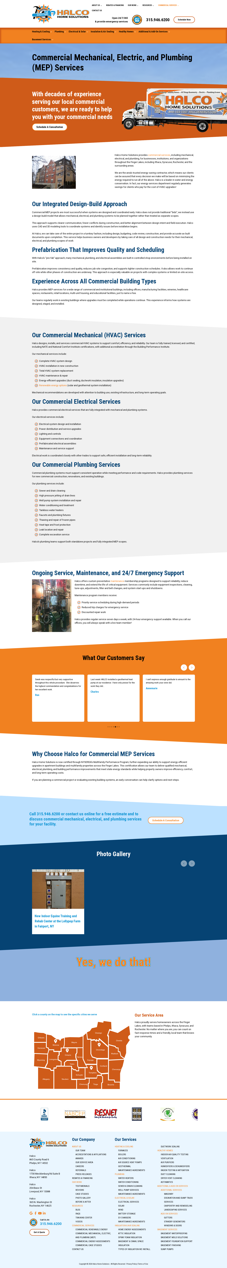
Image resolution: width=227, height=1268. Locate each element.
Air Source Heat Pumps (130, 1162)
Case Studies (82, 1194)
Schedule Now (184, 19)
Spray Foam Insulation (130, 1237)
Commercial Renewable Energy (92, 1229)
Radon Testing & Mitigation (175, 1170)
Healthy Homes (126, 31)
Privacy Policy (132, 1264)
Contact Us (97, 10)
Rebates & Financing (115, 5)
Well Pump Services (128, 1190)
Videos (79, 1221)
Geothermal (124, 1166)
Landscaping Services (175, 1209)
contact (72, 813)
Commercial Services (167, 5)
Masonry (168, 1194)
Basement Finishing (171, 1245)
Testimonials (82, 1186)
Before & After (83, 1201)
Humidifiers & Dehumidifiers (175, 1166)
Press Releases (84, 1174)
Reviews (80, 1190)
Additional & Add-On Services (153, 31)
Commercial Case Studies (89, 1245)
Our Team (80, 1150)
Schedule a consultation (49, 127)
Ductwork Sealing (170, 1146)
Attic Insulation (126, 1233)
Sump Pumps (167, 1249)
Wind (120, 1209)
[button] (108, 726)
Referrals (81, 1170)
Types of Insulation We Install (134, 1249)
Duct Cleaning (168, 1174)
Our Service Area (84, 1162)
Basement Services (41, 39)
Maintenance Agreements (131, 1170)
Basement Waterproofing (174, 1233)
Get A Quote (39, 1232)
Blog (78, 1209)
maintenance (117, 581)
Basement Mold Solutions (174, 1237)
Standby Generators (174, 1221)
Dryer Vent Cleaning (171, 1178)
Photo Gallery (83, 1198)
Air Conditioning (126, 1158)
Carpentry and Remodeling (178, 1205)
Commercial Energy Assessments (93, 1241)
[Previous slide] (184, 667)
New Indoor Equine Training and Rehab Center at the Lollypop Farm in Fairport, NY (57, 921)
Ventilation (167, 1158)
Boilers (122, 1154)
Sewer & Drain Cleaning (130, 1186)
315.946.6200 (158, 19)
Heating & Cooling (41, 31)
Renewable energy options (53, 385)
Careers (80, 1166)
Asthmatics (167, 1182)
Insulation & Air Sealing (102, 31)
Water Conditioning (128, 1182)
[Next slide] (192, 667)
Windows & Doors (173, 1225)
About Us (96, 5)
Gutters (168, 1217)
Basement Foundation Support (176, 1241)
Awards (79, 1158)
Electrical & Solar (77, 31)
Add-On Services (169, 1213)
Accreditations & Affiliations (91, 1154)
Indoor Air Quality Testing (174, 1154)
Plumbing (59, 31)
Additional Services (171, 1190)
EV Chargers (124, 1217)
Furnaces (123, 1150)
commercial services (159, 155)
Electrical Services (128, 1201)
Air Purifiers (167, 1162)
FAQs (78, 1213)
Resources (147, 5)
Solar (121, 1205)
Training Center (84, 1217)
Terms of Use (143, 1264)
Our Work (132, 5)
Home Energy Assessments (132, 1229)
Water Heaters (126, 1178)
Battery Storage (127, 1213)
